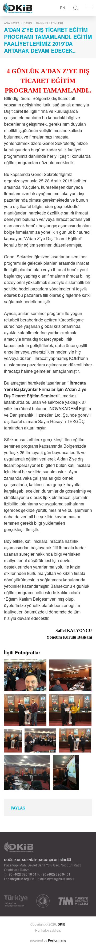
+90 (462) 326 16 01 (22, 874)
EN (62, 7)
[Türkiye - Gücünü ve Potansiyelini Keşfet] (15, 901)
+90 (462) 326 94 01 (55, 874)
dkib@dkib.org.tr (19, 878)
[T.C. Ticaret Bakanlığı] (43, 901)
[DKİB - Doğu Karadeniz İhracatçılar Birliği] (29, 1)
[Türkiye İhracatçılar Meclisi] (73, 901)
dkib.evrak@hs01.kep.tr (57, 878)
